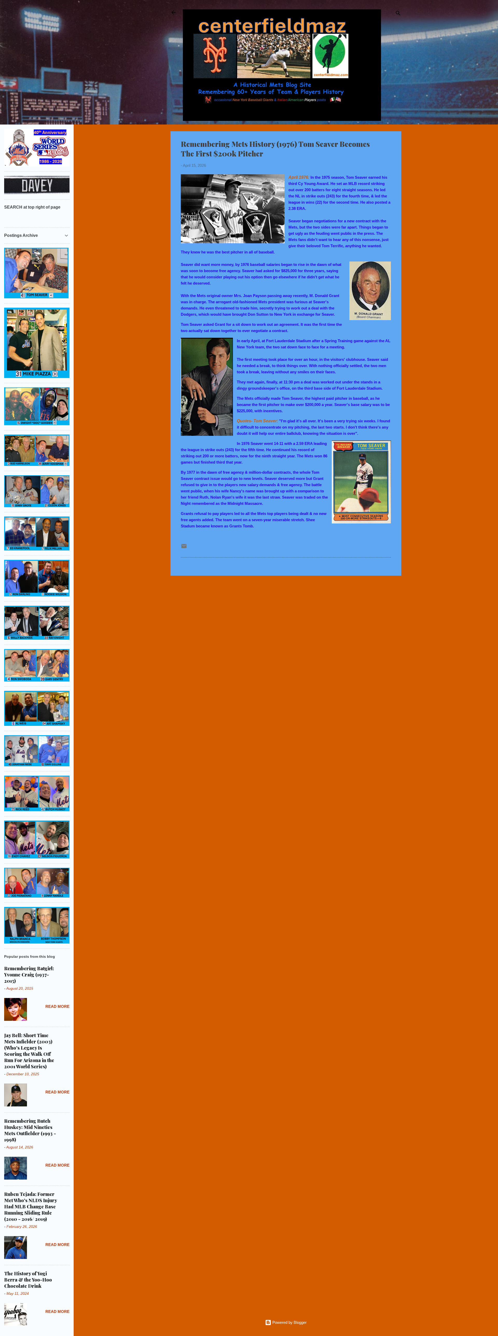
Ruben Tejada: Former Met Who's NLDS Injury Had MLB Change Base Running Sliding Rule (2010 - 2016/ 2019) (30, 1206)
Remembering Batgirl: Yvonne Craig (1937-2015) (29, 974)
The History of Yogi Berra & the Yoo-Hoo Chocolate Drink (28, 1279)
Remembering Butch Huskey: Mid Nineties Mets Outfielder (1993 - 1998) (30, 1130)
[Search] (398, 14)
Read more (57, 1006)
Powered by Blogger (289, 1322)
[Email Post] (184, 548)
